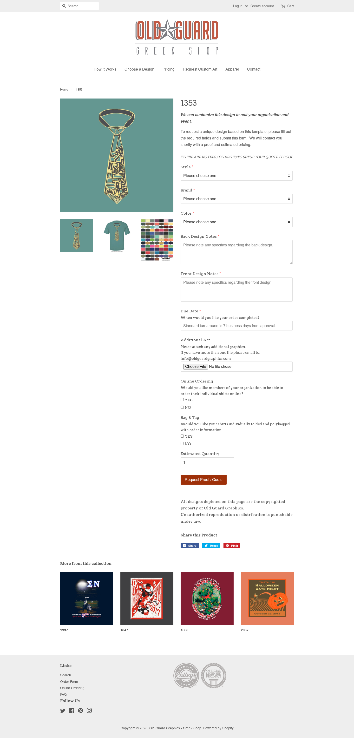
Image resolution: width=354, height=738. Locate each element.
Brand (186, 190)
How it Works (105, 69)
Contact (253, 69)
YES (188, 400)
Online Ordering (197, 381)
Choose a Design (139, 69)
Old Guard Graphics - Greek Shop (175, 727)
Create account (262, 5)
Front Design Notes (199, 273)
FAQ (63, 694)
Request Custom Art (200, 69)
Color (186, 213)
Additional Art (195, 340)
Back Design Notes (199, 236)
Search (65, 674)
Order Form (69, 681)
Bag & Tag (190, 417)
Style (186, 167)
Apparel (232, 69)
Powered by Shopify (218, 727)
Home (64, 89)
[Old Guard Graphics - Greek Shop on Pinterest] (80, 711)
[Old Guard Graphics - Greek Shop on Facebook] (71, 711)
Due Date (189, 311)
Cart (290, 5)
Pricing (169, 69)
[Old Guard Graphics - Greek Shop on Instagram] (89, 711)
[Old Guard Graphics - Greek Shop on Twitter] (63, 711)
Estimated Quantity (200, 453)
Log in (238, 5)
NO (188, 407)
